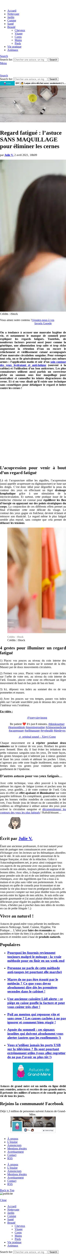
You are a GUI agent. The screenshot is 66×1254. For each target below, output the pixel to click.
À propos (12, 1138)
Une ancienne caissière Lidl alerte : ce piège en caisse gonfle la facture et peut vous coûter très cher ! (36, 1003)
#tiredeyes (59, 730)
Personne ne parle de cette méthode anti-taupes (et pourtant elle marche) (34, 970)
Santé (10, 23)
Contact (11, 1155)
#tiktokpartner (56, 724)
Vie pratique (14, 46)
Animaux (12, 49)
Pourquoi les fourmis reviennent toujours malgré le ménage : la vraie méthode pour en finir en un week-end (36, 957)
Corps (18, 36)
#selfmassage (32, 730)
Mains (18, 40)
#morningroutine (35, 727)
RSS (10, 1158)
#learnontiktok (16, 727)
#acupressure (16, 730)
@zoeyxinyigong (37, 717)
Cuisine (11, 20)
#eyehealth (47, 730)
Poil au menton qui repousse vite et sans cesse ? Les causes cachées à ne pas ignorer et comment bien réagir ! (36, 1018)
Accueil (11, 10)
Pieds (18, 43)
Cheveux (20, 30)
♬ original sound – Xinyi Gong (37, 736)
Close (3, 1200)
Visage (19, 33)
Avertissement (15, 1151)
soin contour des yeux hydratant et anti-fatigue (33, 363)
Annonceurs (14, 1145)
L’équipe (12, 1141)
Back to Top (7, 1190)
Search (53, 59)
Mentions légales (17, 1148)
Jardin (10, 17)
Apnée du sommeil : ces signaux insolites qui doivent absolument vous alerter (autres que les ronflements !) (35, 1033)
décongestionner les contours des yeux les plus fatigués (33, 811)
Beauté (11, 27)
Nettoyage (13, 13)
